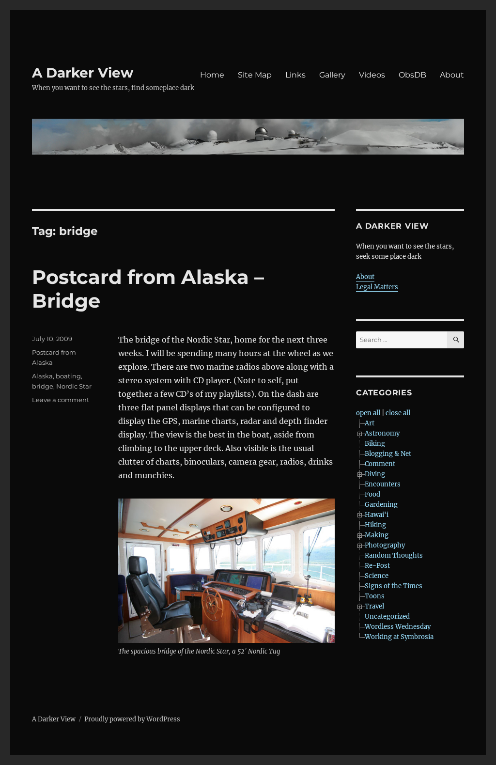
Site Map (255, 74)
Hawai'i (376, 515)
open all (368, 413)
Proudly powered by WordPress (132, 719)
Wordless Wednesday (398, 627)
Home (212, 74)
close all (398, 413)
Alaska (42, 376)
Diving (375, 474)
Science (376, 576)
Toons (375, 596)
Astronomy (382, 433)
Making (376, 535)
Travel (374, 606)
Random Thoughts (394, 555)
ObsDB (412, 74)
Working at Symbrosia (399, 637)
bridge (42, 386)
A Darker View (82, 72)
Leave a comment (60, 400)
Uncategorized (387, 616)
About (452, 74)
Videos (372, 74)
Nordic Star (74, 386)
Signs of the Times (393, 586)
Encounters (383, 484)
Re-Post (377, 566)
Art (369, 423)
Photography (385, 545)
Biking (375, 443)
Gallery (332, 74)
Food (372, 494)
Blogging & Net (388, 454)
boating (68, 376)
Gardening (381, 504)
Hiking (375, 525)
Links (295, 74)
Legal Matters (377, 287)
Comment (380, 464)
